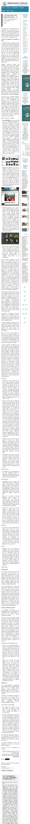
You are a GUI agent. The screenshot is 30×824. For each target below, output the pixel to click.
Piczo (3, 527)
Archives (8, 7)
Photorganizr (5, 454)
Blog (8, 10)
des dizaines (9, 571)
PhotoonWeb (16, 676)
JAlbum (4, 660)
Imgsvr (3, 645)
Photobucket (12, 49)
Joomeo (4, 400)
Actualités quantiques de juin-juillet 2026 (25, 21)
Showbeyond (5, 471)
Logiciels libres (5, 755)
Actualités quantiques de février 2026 (25, 45)
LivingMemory (5, 481)
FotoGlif (4, 507)
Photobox (11, 575)
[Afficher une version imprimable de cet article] (5, 23)
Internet (13, 754)
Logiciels (17, 754)
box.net (14, 497)
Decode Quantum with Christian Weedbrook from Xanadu (25, 42)
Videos (3, 10)
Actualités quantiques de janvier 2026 (25, 48)
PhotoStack (16, 621)
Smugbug (4, 438)
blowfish (5, 504)
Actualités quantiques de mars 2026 (25, 35)
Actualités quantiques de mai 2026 (25, 24)
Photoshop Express (6, 207)
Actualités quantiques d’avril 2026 (25, 32)
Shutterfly (8, 586)
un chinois (6, 308)
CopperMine (4, 623)
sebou (6, 782)
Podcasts (22, 7)
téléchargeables (5, 675)
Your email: (3, 766)
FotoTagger (4, 549)
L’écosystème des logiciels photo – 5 (10, 16)
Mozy (3, 496)
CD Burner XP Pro (13, 721)
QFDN (24, 269)
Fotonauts (4, 246)
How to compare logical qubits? (25, 38)
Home (3, 7)
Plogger (11, 621)
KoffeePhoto (5, 380)
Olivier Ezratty (8, 754)
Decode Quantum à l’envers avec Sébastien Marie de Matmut (25, 28)
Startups (17, 755)
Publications (15, 7)
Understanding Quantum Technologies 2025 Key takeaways (25, 95)
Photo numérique (11, 755)
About (12, 10)
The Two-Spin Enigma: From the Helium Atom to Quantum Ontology (25, 125)
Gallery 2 (10, 623)
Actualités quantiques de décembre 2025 (25, 52)
